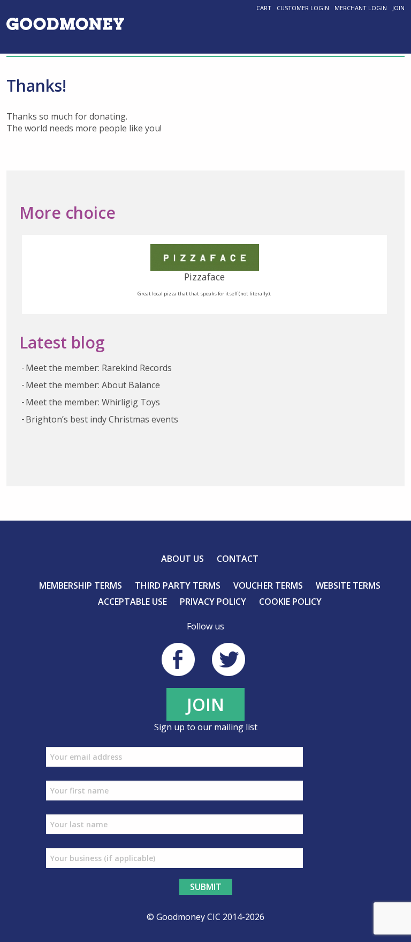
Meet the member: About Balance (93, 385)
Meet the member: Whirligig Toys (93, 402)
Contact (237, 559)
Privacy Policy (213, 601)
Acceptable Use (132, 601)
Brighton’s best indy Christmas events (102, 419)
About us (182, 559)
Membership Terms (80, 585)
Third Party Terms (177, 585)
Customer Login (303, 8)
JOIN (205, 704)
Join (398, 8)
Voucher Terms (268, 585)
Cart (263, 8)
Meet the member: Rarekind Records (99, 368)
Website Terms (348, 585)
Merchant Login (360, 8)
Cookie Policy (290, 601)
